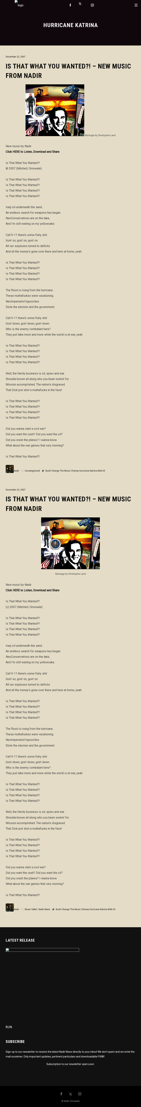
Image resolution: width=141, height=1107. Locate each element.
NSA (99, 471)
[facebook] (70, 5)
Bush (48, 471)
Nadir (16, 471)
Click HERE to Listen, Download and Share (32, 151)
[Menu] (136, 5)
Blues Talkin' (31, 909)
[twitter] (81, 5)
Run (9, 1027)
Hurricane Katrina (88, 471)
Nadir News (44, 909)
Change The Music (60, 471)
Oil (103, 471)
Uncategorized (32, 471)
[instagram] (92, 5)
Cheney (75, 471)
